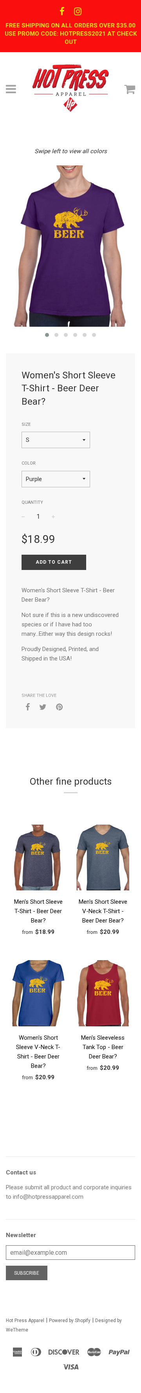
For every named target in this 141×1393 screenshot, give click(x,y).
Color (29, 463)
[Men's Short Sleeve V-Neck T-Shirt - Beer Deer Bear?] (102, 859)
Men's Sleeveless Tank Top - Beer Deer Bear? (103, 1047)
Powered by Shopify (69, 1320)
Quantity (32, 502)
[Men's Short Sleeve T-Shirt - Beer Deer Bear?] (38, 859)
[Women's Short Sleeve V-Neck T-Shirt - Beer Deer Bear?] (38, 994)
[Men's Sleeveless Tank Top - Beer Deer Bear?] (102, 994)
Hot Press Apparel (25, 1320)
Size (26, 424)
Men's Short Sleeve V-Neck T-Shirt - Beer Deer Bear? (103, 911)
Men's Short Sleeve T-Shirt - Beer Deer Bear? (38, 911)
